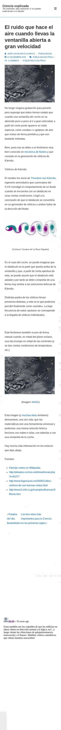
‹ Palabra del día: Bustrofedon (13, 518)
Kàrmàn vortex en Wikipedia (24, 467)
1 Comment (13, 61)
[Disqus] (30, 573)
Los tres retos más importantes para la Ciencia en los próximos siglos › (36, 518)
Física (50, 57)
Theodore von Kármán (43, 178)
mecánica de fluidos (35, 152)
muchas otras (29, 415)
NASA (35, 402)
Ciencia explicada (15, 6)
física (43, 61)
